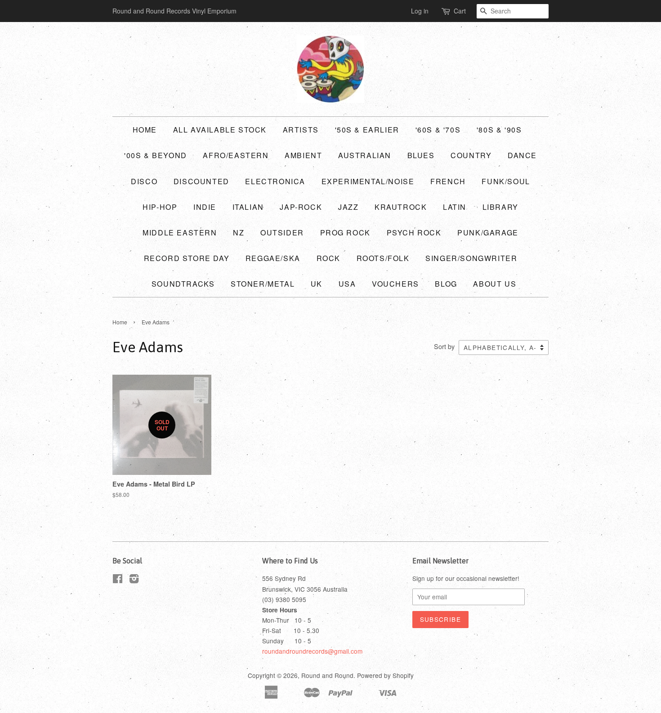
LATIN (454, 207)
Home (145, 129)
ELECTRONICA (275, 181)
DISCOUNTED (201, 181)
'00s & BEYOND (155, 155)
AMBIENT (303, 155)
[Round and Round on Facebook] (117, 580)
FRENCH (448, 181)
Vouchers (395, 284)
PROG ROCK (345, 232)
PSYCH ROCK (414, 232)
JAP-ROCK (301, 207)
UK (316, 284)
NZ (238, 232)
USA (347, 284)
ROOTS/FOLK (383, 258)
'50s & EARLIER (367, 129)
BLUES (421, 155)
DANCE (522, 155)
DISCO (144, 181)
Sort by (444, 346)
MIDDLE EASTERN (180, 232)
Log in (420, 10)
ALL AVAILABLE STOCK (220, 129)
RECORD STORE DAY (187, 258)
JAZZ (348, 207)
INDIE (204, 207)
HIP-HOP (160, 207)
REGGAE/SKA (273, 258)
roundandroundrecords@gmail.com (312, 651)
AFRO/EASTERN (235, 155)
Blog (446, 284)
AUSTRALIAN (364, 155)
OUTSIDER (282, 232)
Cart (460, 10)
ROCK (328, 258)
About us (494, 284)
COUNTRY (471, 155)
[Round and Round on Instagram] (134, 580)
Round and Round (327, 675)
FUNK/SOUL (506, 181)
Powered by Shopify (385, 675)
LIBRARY (500, 207)
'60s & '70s (438, 129)
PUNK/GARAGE (487, 232)
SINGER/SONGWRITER (471, 258)
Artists (301, 129)
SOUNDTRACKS (183, 284)
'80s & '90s (499, 129)
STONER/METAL (263, 284)
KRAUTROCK (401, 207)
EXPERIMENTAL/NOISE (368, 181)
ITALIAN (248, 207)
